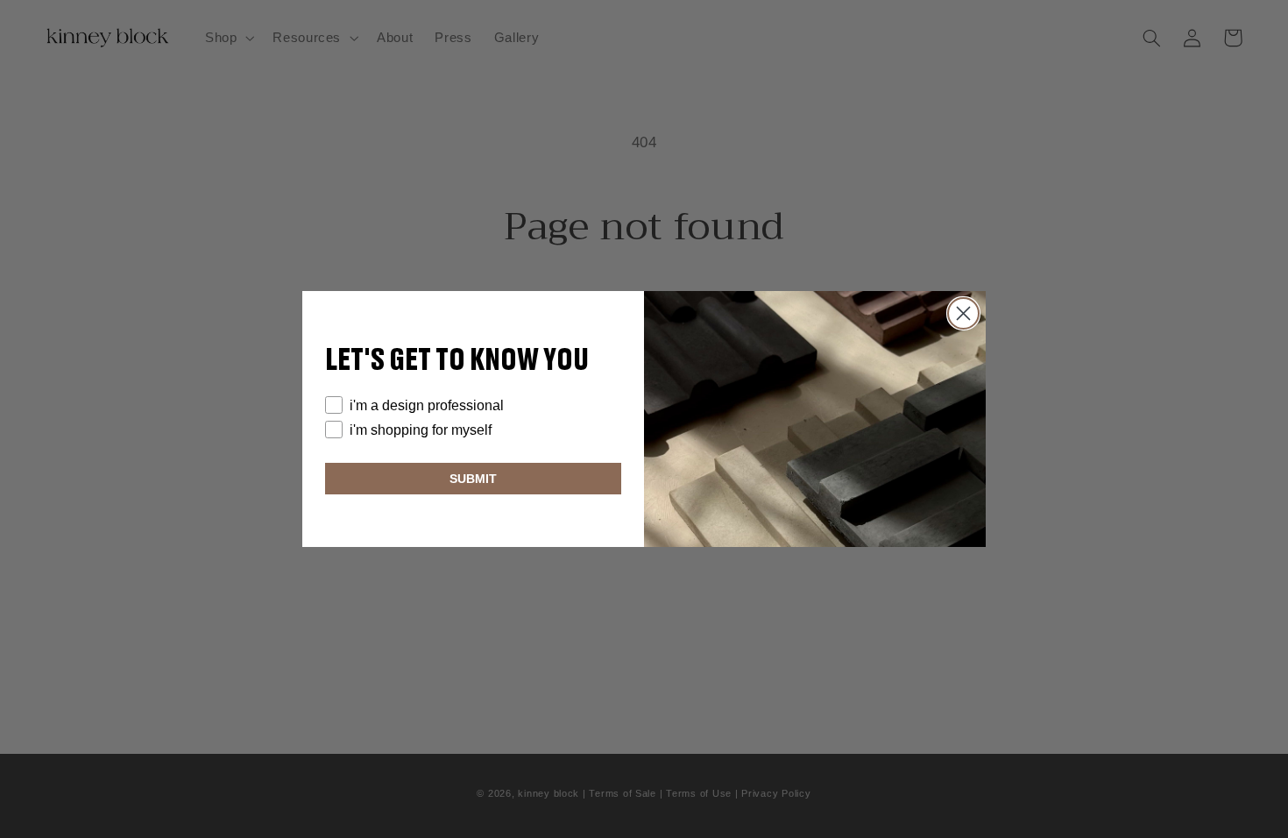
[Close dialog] (963, 313)
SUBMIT (473, 479)
